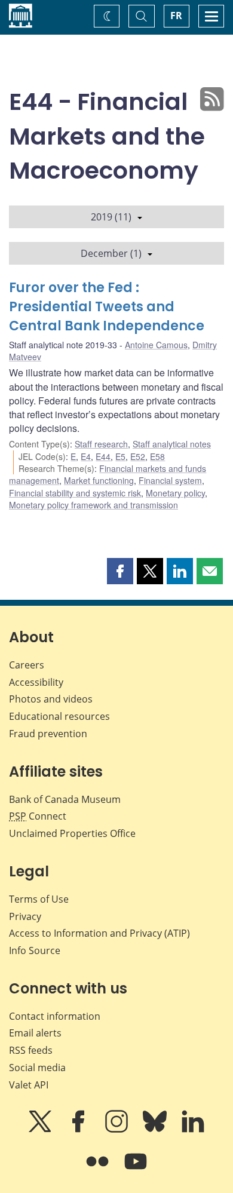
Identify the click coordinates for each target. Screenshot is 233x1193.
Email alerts (35, 1032)
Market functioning (99, 480)
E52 (137, 456)
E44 (103, 456)
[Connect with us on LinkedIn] (193, 1129)
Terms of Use (39, 899)
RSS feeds (31, 1050)
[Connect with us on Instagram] (118, 1129)
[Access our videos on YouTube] (136, 1169)
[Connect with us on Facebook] (79, 1129)
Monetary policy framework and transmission (93, 505)
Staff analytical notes (172, 444)
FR (176, 15)
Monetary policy (175, 493)
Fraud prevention (48, 733)
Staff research (101, 444)
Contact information (54, 1016)
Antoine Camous (156, 345)
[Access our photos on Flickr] (98, 1169)
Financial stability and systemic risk (75, 493)
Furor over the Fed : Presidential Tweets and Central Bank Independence (106, 306)
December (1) (111, 253)
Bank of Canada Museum (65, 799)
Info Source (34, 950)
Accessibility (36, 682)
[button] (120, 571)
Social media (37, 1067)
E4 (86, 456)
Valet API (28, 1084)
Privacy (25, 916)
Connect (37, 816)
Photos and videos (51, 699)
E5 (120, 456)
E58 (157, 456)
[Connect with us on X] (41, 1129)
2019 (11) (111, 216)
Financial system (170, 480)
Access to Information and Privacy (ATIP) (99, 933)
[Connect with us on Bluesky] (156, 1129)
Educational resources (59, 716)
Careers (26, 664)
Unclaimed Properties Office (72, 833)
